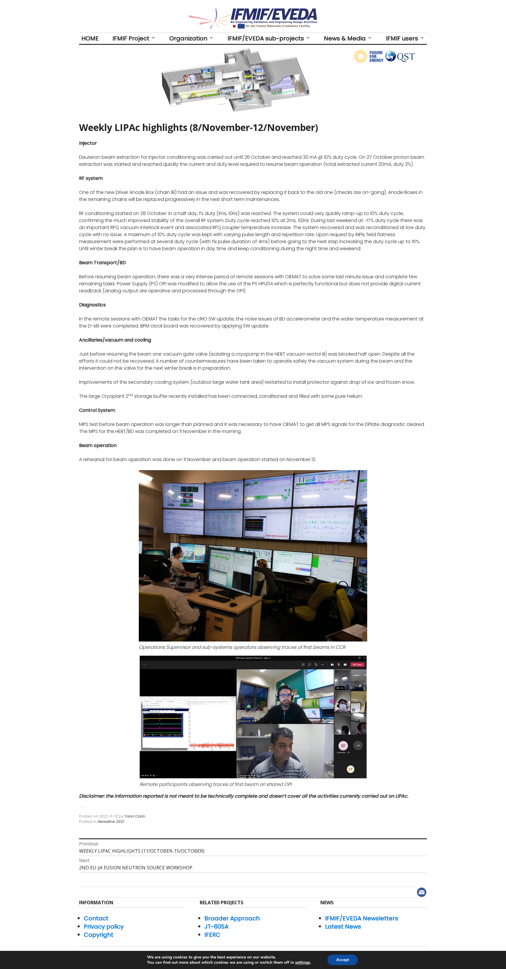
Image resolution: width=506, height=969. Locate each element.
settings (302, 962)
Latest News (343, 926)
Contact (96, 918)
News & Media (345, 38)
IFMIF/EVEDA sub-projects (266, 38)
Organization (188, 38)
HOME (90, 38)
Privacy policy (104, 926)
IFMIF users (402, 38)
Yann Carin (135, 816)
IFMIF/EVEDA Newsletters (361, 918)
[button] (105, 80)
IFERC (212, 935)
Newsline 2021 (111, 821)
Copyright (98, 935)
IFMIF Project (130, 38)
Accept (342, 960)
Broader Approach (232, 918)
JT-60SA (216, 926)
